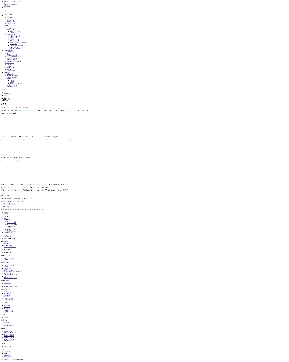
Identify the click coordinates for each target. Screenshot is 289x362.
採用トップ (10, 74)
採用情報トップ (8, 331)
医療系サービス (11, 29)
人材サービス (13, 44)
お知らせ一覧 (7, 346)
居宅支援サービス (8, 267)
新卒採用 (12, 80)
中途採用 (12, 82)
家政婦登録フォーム (12, 86)
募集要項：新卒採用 (9, 336)
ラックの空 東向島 (12, 224)
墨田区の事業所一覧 (12, 55)
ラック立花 (7, 295)
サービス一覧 (10, 28)
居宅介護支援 (13, 37)
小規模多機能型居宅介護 (16, 45)
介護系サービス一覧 (15, 36)
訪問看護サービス (14, 33)
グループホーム (14, 47)
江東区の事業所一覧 (12, 58)
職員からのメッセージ (13, 75)
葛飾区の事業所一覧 (12, 59)
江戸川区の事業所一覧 (13, 56)
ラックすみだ (7, 292)
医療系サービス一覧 (15, 31)
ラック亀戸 (7, 317)
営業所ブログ (10, 67)
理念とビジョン (11, 20)
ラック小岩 (7, 307)
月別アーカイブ (11, 229)
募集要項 (9, 78)
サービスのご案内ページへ (9, 204)
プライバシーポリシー (13, 23)
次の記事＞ (7, 213)
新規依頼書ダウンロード (16, 48)
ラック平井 (7, 305)
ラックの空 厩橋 (11, 221)
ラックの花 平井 (11, 226)
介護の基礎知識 (11, 70)
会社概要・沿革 (11, 21)
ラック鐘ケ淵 (7, 293)
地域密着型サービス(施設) (14, 61)
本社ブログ (10, 66)
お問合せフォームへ (7, 206)
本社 (8, 53)
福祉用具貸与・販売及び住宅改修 (19, 42)
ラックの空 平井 (23, 107)
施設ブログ (10, 69)
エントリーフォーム (12, 85)
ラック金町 (7, 323)
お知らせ (9, 64)
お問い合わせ (7, 236)
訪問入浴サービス (14, 40)
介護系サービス (11, 34)
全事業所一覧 (10, 52)
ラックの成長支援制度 (13, 77)
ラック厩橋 (7, 296)
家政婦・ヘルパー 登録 (16, 83)
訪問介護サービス (14, 39)
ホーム (5, 92)
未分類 (8, 227)
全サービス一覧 (8, 252)
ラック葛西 (7, 308)
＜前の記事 (7, 212)
